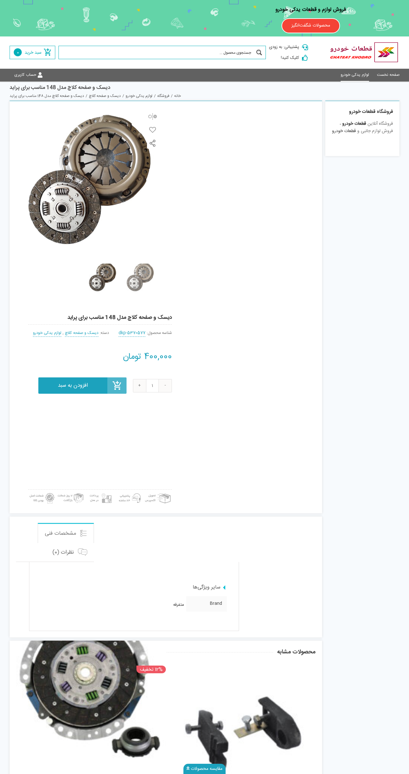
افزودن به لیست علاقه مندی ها (152, 129)
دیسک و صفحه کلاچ (81, 333)
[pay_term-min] (99, 492)
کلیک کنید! (290, 57)
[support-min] (129, 492)
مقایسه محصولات (205, 769)
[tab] (66, 533)
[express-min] (158, 492)
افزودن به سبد (73, 385)
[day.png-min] (70, 492)
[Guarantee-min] (41, 492)
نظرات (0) (63, 552)
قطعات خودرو (354, 124)
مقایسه (152, 116)
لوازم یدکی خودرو (47, 333)
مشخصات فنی (61, 533)
